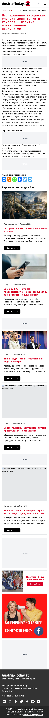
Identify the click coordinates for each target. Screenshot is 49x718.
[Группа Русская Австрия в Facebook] (27, 701)
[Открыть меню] (44, 3)
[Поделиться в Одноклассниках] (9, 179)
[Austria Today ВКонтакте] (4, 701)
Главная (5, 11)
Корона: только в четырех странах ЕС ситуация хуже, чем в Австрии (23, 470)
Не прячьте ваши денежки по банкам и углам (20, 193)
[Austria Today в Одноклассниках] (10, 701)
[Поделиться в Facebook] (20, 179)
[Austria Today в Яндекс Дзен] (33, 701)
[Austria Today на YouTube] (38, 701)
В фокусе (14, 11)
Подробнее (35, 584)
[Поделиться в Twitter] (25, 179)
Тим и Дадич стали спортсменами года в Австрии (21, 333)
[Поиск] (39, 3)
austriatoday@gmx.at (33, 715)
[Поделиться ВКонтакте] (4, 179)
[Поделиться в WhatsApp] (14, 179)
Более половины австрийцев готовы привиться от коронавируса (22, 387)
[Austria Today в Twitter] (21, 701)
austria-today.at (25, 709)
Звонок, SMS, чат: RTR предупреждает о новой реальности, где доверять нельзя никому (20, 257)
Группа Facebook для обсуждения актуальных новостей (23, 596)
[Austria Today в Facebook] (15, 701)
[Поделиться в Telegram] (30, 179)
